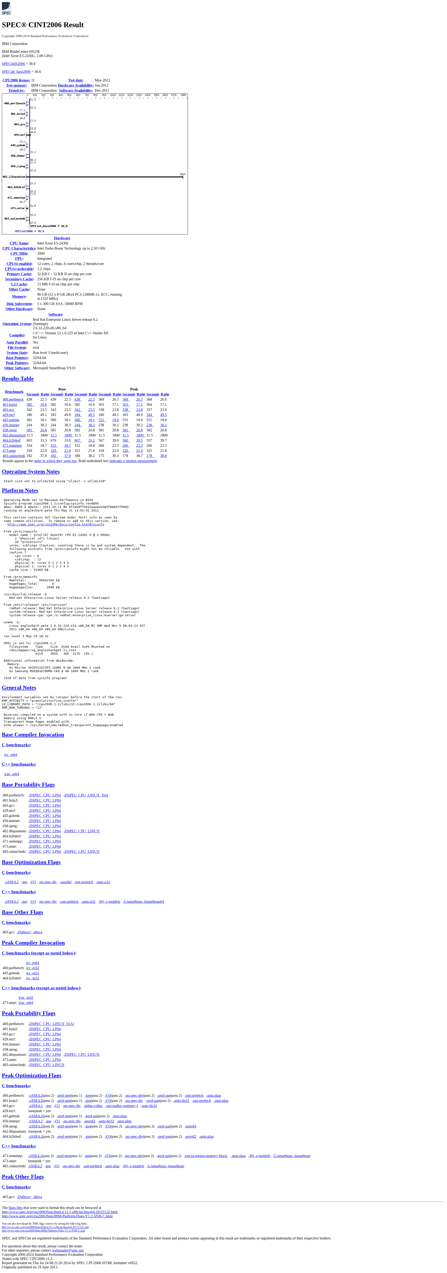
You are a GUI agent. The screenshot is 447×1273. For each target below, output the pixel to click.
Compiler (16, 335)
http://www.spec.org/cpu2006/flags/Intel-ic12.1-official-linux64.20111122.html (59, 1212)
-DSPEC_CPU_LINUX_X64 (86, 795)
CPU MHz (18, 253)
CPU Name (19, 243)
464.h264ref (11, 440)
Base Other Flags (22, 912)
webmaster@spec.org (68, 1250)
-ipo (24, 882)
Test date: (76, 80)
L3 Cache (19, 284)
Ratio (45, 394)
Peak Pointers (17, 363)
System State (17, 353)
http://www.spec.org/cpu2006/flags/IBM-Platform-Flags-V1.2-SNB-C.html (57, 1216)
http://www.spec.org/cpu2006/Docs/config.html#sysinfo (55, 524)
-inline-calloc (93, 1106)
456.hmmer (11, 425)
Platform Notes (20, 490)
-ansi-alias (213, 1095)
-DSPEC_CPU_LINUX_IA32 (51, 1024)
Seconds (33, 394)
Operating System (17, 324)
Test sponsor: (16, 85)
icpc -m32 (26, 997)
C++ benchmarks (18, 764)
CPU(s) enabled (19, 264)
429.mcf (9, 415)
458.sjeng (10, 430)
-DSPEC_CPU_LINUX (82, 831)
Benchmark (14, 392)
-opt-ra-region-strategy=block (206, 1156)
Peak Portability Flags (28, 1013)
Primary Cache (19, 274)
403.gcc (8, 410)
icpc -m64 (11, 774)
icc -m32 (32, 968)
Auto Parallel (16, 342)
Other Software (16, 368)
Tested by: (16, 90)
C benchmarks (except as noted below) (38, 953)
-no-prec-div (48, 882)
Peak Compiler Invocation (33, 943)
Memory (19, 296)
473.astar (9, 451)
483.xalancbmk (14, 456)
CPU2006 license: (16, 80)
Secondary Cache (19, 279)
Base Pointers (16, 358)
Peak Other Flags (23, 1177)
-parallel (65, 882)
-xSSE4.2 (11, 882)
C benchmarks (16, 744)
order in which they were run (55, 461)
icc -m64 (10, 755)
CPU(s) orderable (19, 269)
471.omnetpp (12, 445)
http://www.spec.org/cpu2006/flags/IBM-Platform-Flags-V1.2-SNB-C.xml (43, 1230)
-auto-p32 (103, 882)
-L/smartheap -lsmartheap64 (143, 902)
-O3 (33, 882)
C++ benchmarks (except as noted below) (41, 987)
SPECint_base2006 (16, 72)
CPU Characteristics (19, 248)
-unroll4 (190, 1126)
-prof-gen (64, 1095)
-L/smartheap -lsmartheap (291, 1156)
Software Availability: (76, 90)
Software (55, 314)
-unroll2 (89, 1121)
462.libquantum (14, 435)
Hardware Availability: (76, 85)
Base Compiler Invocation (33, 734)
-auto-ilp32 (181, 1101)
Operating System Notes (31, 471)
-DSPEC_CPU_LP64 (44, 795)
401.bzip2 (10, 404)
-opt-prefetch (83, 882)
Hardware (62, 238)
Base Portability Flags (28, 785)
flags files (16, 1208)
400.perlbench (13, 399)
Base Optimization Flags (31, 862)
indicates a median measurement (133, 461)
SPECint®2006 (13, 64)
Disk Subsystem (19, 304)
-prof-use (163, 1095)
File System (17, 347)
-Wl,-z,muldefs (109, 902)
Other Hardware (19, 309)
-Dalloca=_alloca (29, 932)
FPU (19, 259)
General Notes (19, 687)
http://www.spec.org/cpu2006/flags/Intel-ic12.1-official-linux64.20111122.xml (45, 1227)
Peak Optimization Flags (31, 1075)
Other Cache (19, 289)
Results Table (18, 379)
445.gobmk (11, 420)
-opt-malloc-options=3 (121, 1106)
